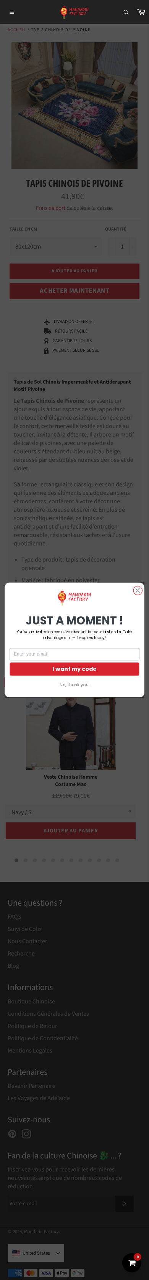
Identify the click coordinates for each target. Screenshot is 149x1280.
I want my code (74, 669)
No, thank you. (74, 685)
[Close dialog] (137, 590)
